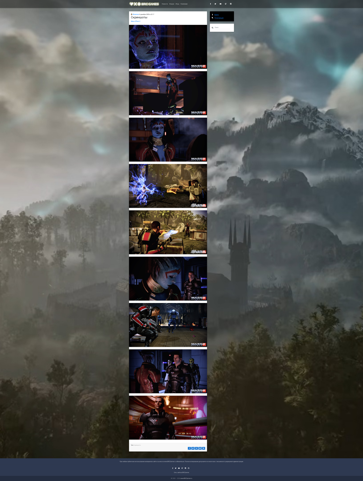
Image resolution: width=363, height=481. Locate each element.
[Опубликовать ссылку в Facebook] (189, 448)
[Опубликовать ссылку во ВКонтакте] (196, 448)
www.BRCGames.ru (170, 461)
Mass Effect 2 (135, 21)
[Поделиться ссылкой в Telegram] (200, 448)
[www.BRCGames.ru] (144, 4)
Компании (184, 4)
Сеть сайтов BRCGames (181, 472)
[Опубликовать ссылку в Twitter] (193, 448)
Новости (165, 4)
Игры (177, 4)
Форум (171, 4)
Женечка (135, 14)
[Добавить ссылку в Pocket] (203, 448)
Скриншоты (137, 445)
